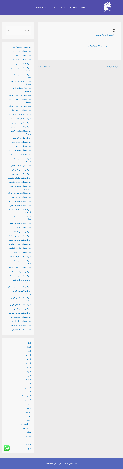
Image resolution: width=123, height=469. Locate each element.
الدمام (28, 363)
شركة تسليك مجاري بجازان (20, 59)
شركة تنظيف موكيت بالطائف (20, 240)
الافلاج (28, 347)
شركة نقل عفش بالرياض (98, 45)
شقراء (28, 436)
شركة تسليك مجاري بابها (21, 146)
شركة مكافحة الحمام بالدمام (20, 114)
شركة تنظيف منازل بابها (21, 51)
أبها (29, 343)
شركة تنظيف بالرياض (22, 227)
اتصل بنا (63, 7)
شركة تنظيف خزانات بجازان (20, 110)
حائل (29, 420)
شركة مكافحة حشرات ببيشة (20, 127)
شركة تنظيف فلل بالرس (21, 321)
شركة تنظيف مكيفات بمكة (21, 55)
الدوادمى (27, 367)
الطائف (28, 379)
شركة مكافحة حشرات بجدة (20, 223)
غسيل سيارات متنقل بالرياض (20, 95)
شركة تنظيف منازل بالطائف (20, 244)
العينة (29, 383)
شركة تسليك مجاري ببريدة (21, 174)
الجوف (28, 351)
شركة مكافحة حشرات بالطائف (19, 287)
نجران (28, 444)
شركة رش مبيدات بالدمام (21, 165)
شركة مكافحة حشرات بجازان (20, 205)
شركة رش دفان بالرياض (21, 169)
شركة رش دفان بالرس (22, 309)
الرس (28, 371)
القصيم (28, 387)
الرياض (28, 375)
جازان (28, 412)
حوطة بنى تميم (25, 424)
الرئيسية (84, 7)
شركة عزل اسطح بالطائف (21, 252)
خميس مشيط (25, 428)
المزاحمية (27, 400)
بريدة (29, 408)
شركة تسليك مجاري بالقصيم (20, 182)
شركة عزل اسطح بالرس (21, 329)
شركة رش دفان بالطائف (21, 231)
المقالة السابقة (113, 67)
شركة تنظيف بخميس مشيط (20, 197)
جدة (29, 416)
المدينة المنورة (25, 395)
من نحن (54, 7)
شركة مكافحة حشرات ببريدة (20, 150)
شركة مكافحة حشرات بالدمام (19, 193)
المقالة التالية (44, 67)
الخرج (28, 355)
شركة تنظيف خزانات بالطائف (19, 276)
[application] (71, 7)
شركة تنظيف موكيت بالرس (20, 317)
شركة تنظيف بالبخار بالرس (20, 304)
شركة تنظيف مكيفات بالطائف (19, 267)
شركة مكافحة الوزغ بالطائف (20, 248)
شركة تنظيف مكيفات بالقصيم (19, 178)
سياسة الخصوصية (42, 7)
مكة (29, 440)
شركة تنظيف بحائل (23, 63)
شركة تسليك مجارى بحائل (21, 142)
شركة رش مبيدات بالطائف (20, 271)
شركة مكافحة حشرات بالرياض (19, 201)
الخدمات (75, 7)
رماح (29, 432)
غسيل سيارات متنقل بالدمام (20, 106)
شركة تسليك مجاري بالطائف (20, 256)
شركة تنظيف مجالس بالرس (20, 313)
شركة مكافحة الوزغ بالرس (21, 325)
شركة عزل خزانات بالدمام (21, 118)
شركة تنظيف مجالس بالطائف (19, 236)
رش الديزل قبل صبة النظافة (20, 154)
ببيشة (28, 404)
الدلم (29, 359)
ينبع (29, 448)
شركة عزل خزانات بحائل (21, 138)
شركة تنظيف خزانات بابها (21, 123)
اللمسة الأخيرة (108, 35)
